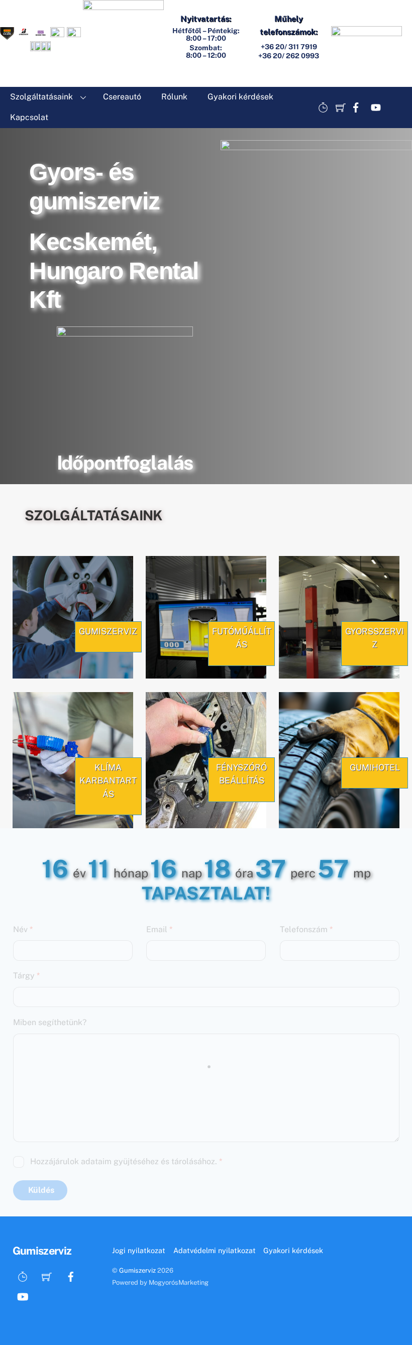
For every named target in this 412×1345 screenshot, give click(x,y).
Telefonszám (306, 929)
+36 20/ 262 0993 (288, 56)
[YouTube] (376, 107)
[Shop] (341, 107)
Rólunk (174, 96)
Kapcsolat (29, 117)
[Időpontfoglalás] (323, 107)
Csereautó (122, 96)
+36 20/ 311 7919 (289, 47)
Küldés (41, 1190)
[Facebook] (358, 107)
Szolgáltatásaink (41, 96)
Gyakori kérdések (240, 96)
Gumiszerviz (137, 1270)
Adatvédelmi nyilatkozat (214, 1250)
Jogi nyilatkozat (138, 1250)
